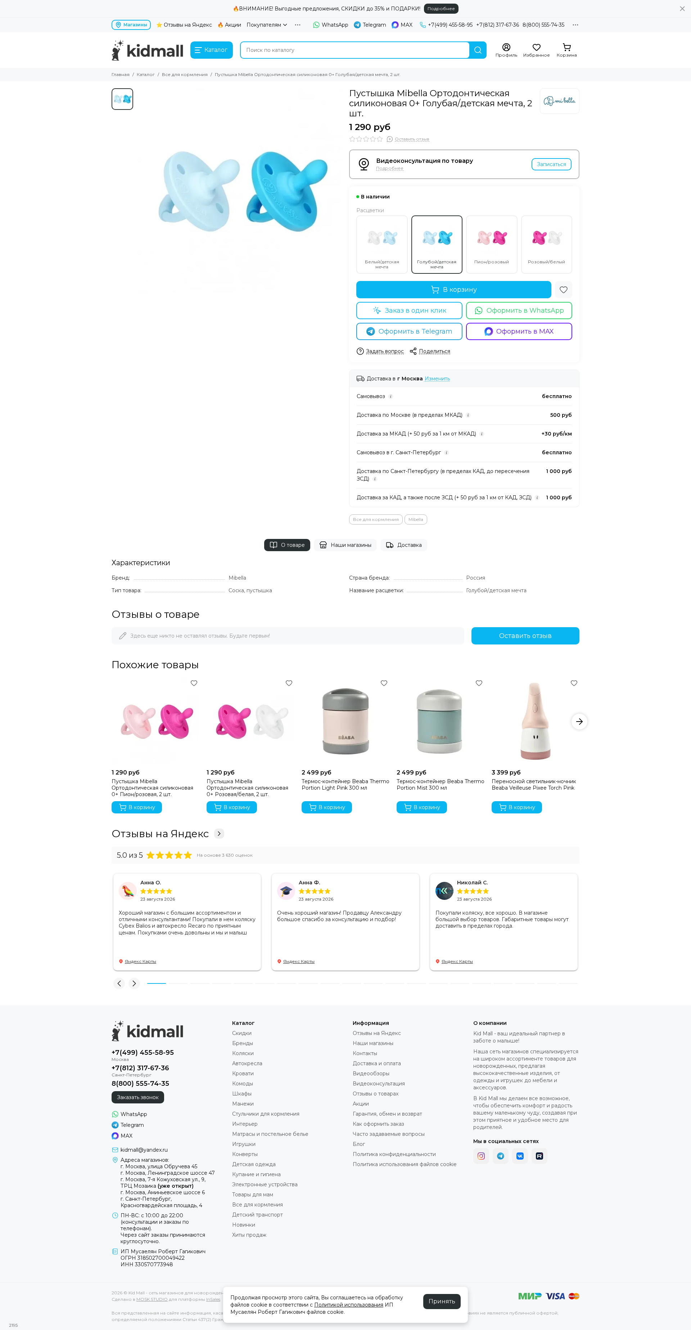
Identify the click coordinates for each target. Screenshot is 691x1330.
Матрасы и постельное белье (270, 1134)
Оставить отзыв (525, 636)
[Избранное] (563, 289)
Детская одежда (254, 1164)
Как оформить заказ (378, 1124)
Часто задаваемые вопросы (389, 1134)
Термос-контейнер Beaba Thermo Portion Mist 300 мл (440, 784)
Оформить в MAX (525, 331)
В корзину (460, 290)
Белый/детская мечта (382, 264)
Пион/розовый (491, 261)
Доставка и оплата (377, 1063)
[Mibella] (559, 101)
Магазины (135, 24)
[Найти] (478, 50)
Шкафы (242, 1093)
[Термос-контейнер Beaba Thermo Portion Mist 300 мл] (440, 722)
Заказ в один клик (415, 310)
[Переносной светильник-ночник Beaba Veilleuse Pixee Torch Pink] (535, 722)
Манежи (243, 1104)
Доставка (409, 545)
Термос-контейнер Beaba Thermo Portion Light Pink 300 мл (345, 784)
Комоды (242, 1083)
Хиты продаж (249, 1235)
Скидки (242, 1033)
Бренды (242, 1043)
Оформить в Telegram (415, 331)
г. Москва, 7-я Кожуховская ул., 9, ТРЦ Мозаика (163, 1182)
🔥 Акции (229, 25)
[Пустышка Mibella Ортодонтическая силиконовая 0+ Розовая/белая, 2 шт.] (250, 722)
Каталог (146, 74)
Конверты (245, 1154)
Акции (361, 1104)
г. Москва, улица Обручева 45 (159, 1166)
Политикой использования (348, 1305)
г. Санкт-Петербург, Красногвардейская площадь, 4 (161, 1202)
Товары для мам (252, 1194)
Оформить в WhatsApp (525, 310)
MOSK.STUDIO (152, 1299)
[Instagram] (481, 1156)
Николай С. (472, 882)
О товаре (293, 545)
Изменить (437, 378)
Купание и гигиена (256, 1174)
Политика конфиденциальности (394, 1154)
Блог (359, 1144)
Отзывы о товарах (375, 1093)
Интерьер (245, 1124)
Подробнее (441, 8)
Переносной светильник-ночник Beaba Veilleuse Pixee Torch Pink (534, 784)
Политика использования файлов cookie (405, 1164)
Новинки (243, 1225)
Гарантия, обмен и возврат (387, 1114)
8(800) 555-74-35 (543, 25)
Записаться (551, 164)
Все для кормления (185, 74)
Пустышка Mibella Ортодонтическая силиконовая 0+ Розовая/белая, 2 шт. (247, 788)
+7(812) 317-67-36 (497, 25)
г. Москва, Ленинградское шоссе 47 (168, 1173)
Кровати (243, 1073)
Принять (442, 1301)
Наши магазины (351, 545)
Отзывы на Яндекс (160, 833)
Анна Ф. (309, 882)
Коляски (243, 1053)
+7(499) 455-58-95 (450, 25)
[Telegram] (501, 1156)
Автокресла (247, 1063)
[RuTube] (539, 1156)
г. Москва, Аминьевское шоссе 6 (163, 1192)
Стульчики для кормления (265, 1114)
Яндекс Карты (140, 961)
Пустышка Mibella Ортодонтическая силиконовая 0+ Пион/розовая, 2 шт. (152, 788)
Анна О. (150, 882)
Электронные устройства (265, 1184)
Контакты (365, 1053)
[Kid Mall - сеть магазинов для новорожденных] (147, 50)
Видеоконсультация (379, 1083)
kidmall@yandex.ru (144, 1150)
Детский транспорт (257, 1214)
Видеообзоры (371, 1073)
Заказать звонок (138, 1097)
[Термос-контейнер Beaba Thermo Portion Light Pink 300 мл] (345, 722)
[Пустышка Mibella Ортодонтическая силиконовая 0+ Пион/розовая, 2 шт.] (155, 722)
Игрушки (244, 1144)
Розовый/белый (546, 261)
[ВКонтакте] (520, 1156)
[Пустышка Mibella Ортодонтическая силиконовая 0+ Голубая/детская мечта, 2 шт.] (239, 191)
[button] (111, 721)
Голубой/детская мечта (436, 264)
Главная (121, 74)
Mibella (415, 519)
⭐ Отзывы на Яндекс (184, 25)
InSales (213, 1299)
